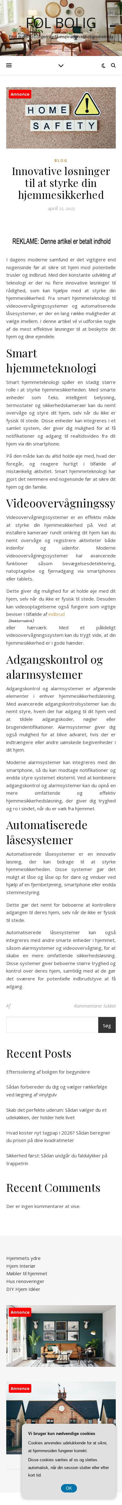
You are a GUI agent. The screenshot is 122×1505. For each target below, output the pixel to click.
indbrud (56, 614)
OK (69, 1488)
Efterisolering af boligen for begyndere (48, 1072)
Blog (61, 160)
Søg (107, 1025)
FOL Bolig (61, 23)
